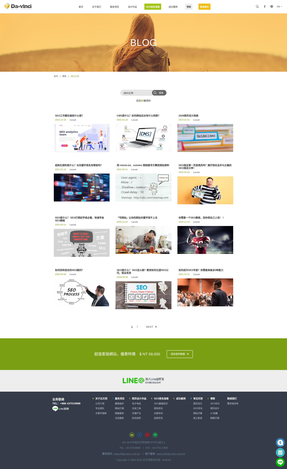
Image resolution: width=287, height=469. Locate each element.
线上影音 (197, 418)
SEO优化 (198, 408)
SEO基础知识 (161, 403)
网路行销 (214, 418)
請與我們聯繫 (178, 354)
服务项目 (120, 398)
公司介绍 (99, 403)
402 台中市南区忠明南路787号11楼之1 (143, 442)
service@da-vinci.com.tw (171, 453)
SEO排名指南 (161, 398)
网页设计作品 (139, 398)
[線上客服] (280, 462)
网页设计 (197, 403)
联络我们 (232, 398)
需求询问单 (232, 403)
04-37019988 (133, 447)
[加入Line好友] (143, 381)
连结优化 (158, 418)
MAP (147, 435)
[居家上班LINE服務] (60, 410)
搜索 (257, 6)
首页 (56, 76)
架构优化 (158, 408)
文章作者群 (101, 413)
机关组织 (136, 418)
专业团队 (99, 408)
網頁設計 (119, 403)
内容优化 (158, 413)
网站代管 (197, 413)
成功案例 (181, 398)
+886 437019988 (70, 403)
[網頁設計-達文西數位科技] (17, 6)
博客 (64, 76)
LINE (271, 6)
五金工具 (136, 408)
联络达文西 (131, 435)
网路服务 (119, 413)
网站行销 (119, 408)
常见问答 (198, 398)
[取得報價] (280, 442)
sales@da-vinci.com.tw (127, 453)
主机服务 (119, 418)
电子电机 (136, 403)
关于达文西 (101, 398)
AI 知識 (214, 413)
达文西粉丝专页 (139, 435)
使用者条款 (166, 460)
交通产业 (136, 413)
